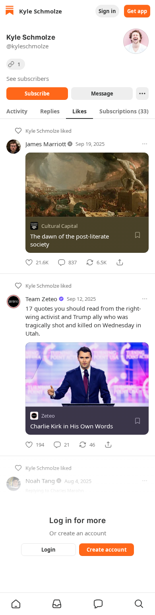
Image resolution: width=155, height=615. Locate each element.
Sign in (107, 11)
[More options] (144, 144)
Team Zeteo (41, 299)
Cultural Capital (59, 225)
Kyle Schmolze (42, 130)
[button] (16, 604)
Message (102, 93)
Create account (107, 549)
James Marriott (45, 144)
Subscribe (37, 93)
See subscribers (27, 78)
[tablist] (77, 111)
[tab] (17, 111)
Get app (137, 11)
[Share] (119, 262)
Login (48, 549)
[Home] (9, 11)
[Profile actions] (142, 93)
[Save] (137, 235)
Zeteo (48, 416)
